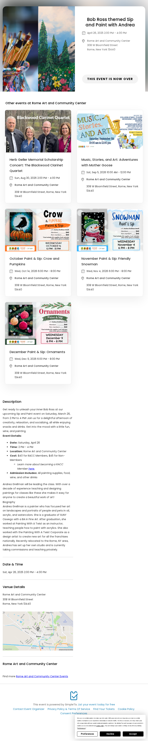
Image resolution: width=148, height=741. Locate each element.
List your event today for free (96, 704)
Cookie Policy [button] (100, 726)
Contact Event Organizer (28, 709)
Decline (110, 734)
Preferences (87, 734)
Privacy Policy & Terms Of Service (69, 709)
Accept (133, 734)
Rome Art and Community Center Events (42, 676)
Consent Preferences (73, 713)
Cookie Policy (126, 709)
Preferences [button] (81, 728)
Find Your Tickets (104, 709)
